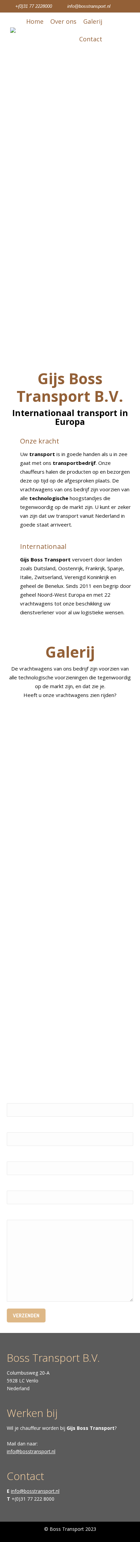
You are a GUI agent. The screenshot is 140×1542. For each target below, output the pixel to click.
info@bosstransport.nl (88, 6)
